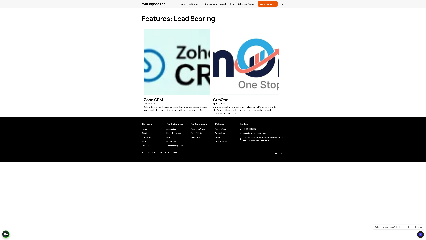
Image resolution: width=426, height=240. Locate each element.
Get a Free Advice (245, 4)
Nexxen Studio (171, 152)
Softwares (193, 4)
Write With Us (196, 133)
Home (182, 4)
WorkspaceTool (154, 4)
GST (168, 137)
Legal (217, 137)
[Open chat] (420, 234)
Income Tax (171, 141)
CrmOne (220, 99)
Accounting (171, 129)
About (223, 4)
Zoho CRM (153, 99)
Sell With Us (195, 137)
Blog (232, 4)
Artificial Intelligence (174, 145)
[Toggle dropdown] (201, 4)
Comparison (211, 4)
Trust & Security (221, 141)
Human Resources (173, 133)
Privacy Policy (220, 133)
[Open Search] (282, 4)
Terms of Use (220, 129)
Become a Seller (267, 4)
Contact (145, 145)
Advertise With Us (198, 129)
